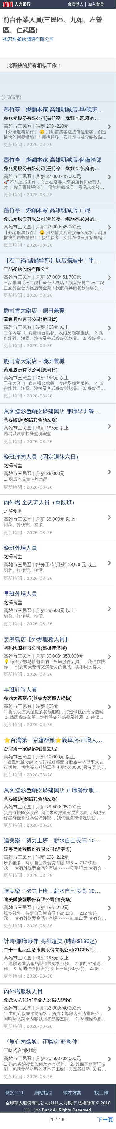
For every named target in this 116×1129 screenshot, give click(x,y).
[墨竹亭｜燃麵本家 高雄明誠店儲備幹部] (58, 177)
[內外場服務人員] (58, 1009)
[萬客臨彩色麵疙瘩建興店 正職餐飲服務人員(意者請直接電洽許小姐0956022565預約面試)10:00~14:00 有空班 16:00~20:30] (58, 807)
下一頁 (105, 1119)
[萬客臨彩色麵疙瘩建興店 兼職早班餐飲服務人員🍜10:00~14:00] (58, 426)
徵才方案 (72, 1092)
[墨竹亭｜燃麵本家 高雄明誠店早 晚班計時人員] (58, 126)
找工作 (101, 1092)
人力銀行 (14, 5)
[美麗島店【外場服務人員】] (58, 656)
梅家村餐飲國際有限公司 (28, 39)
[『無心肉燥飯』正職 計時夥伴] (58, 1059)
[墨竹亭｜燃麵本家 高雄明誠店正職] (58, 227)
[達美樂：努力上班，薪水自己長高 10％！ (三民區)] (58, 858)
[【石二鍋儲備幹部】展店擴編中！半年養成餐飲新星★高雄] (58, 277)
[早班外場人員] (58, 608)
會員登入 (76, 4)
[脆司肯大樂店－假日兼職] (58, 328)
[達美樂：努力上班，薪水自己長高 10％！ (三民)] (58, 908)
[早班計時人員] (58, 707)
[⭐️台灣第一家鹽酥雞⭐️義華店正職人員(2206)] (58, 757)
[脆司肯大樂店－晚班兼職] (58, 378)
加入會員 (96, 4)
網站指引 (43, 1092)
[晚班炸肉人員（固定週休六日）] (58, 471)
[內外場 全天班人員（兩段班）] (58, 517)
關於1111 (14, 1092)
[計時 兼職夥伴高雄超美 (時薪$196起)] (58, 958)
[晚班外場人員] (58, 563)
